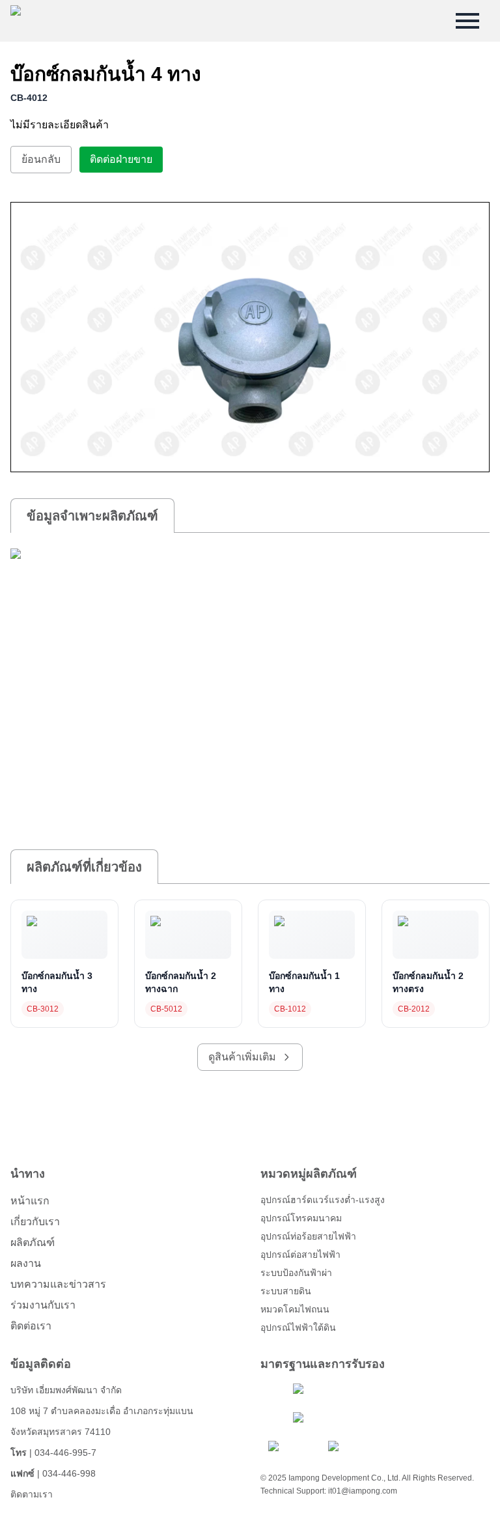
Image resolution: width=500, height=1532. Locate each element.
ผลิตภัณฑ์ (32, 1242)
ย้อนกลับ (41, 159)
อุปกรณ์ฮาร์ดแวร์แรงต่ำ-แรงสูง (322, 1200)
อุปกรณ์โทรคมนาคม (301, 1218)
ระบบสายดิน (285, 1291)
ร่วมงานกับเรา (43, 1305)
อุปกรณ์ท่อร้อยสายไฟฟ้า (308, 1236)
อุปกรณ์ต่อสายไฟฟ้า (300, 1254)
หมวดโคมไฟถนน (294, 1309)
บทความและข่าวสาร (58, 1284)
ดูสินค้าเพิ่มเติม (242, 1056)
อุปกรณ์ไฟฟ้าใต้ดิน (298, 1327)
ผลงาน (25, 1263)
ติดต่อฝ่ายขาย (121, 159)
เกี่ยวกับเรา (35, 1221)
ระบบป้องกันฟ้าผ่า (296, 1273)
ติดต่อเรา (30, 1325)
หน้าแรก (29, 1200)
